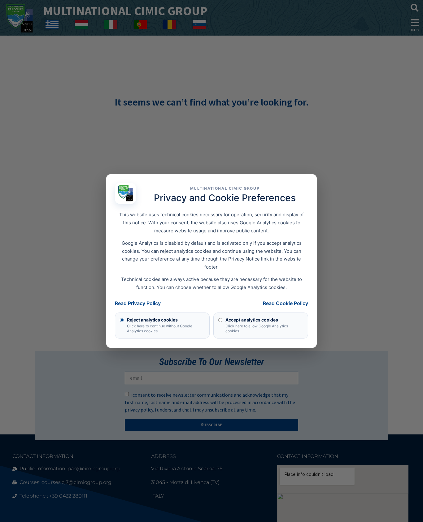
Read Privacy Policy (138, 303)
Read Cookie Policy (285, 303)
